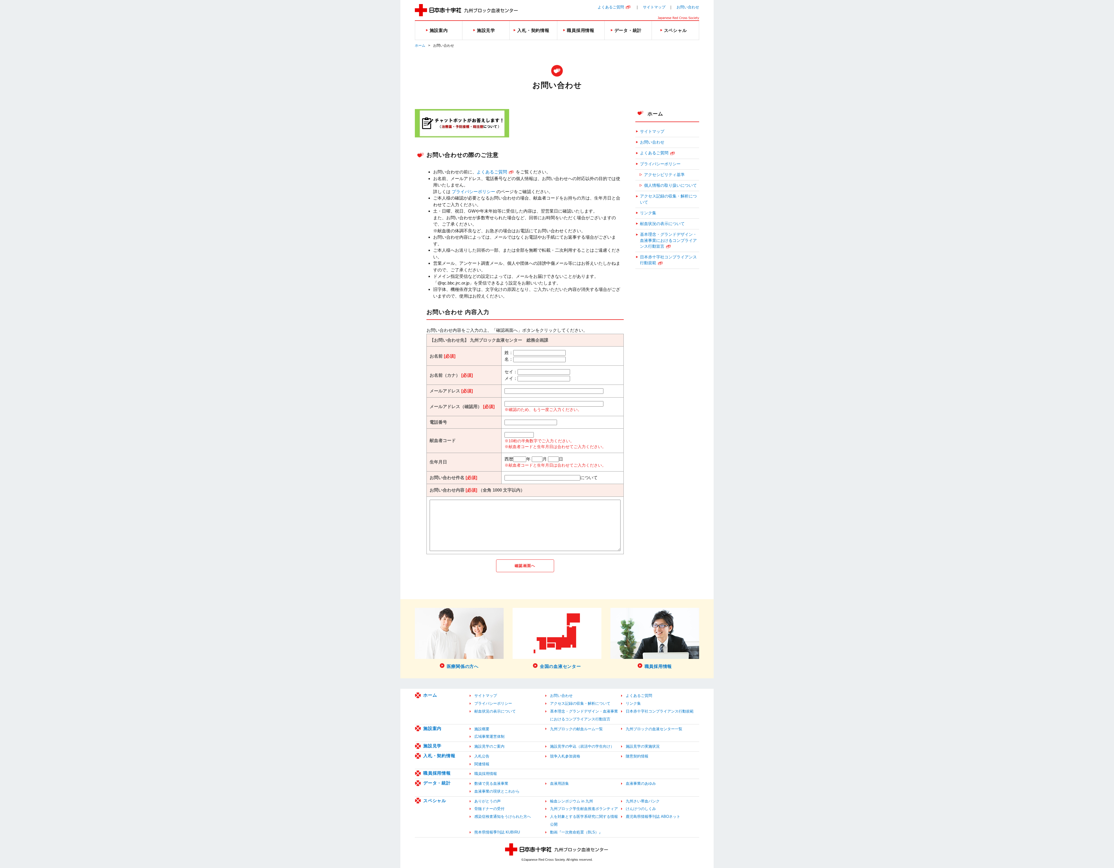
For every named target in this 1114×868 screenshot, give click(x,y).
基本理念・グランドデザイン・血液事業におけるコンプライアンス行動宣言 (668, 240)
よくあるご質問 (611, 7)
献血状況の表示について (662, 224)
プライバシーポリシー (473, 191)
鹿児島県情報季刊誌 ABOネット (653, 816)
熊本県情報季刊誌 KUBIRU (497, 832)
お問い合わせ (688, 7)
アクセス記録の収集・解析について (668, 199)
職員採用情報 (437, 773)
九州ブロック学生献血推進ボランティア (584, 809)
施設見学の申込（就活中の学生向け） (582, 746)
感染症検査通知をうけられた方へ (502, 816)
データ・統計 (437, 782)
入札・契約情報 (439, 755)
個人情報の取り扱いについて (670, 185)
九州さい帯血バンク (643, 801)
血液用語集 (559, 783)
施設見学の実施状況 (643, 746)
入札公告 (481, 756)
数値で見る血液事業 (491, 783)
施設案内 (432, 728)
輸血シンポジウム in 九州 (571, 801)
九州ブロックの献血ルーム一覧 (576, 729)
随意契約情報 (637, 756)
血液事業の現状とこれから (497, 791)
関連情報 (481, 764)
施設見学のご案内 (489, 746)
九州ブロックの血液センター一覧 (654, 729)
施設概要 (481, 729)
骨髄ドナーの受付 (489, 809)
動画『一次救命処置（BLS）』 (576, 832)
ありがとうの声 (487, 801)
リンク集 (648, 213)
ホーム (420, 46)
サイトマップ (654, 7)
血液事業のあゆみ (641, 783)
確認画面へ (525, 565)
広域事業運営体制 (489, 736)
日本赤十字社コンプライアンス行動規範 (668, 260)
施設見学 (432, 745)
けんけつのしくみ (641, 809)
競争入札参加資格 (565, 756)
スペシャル (434, 800)
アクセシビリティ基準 (664, 175)
